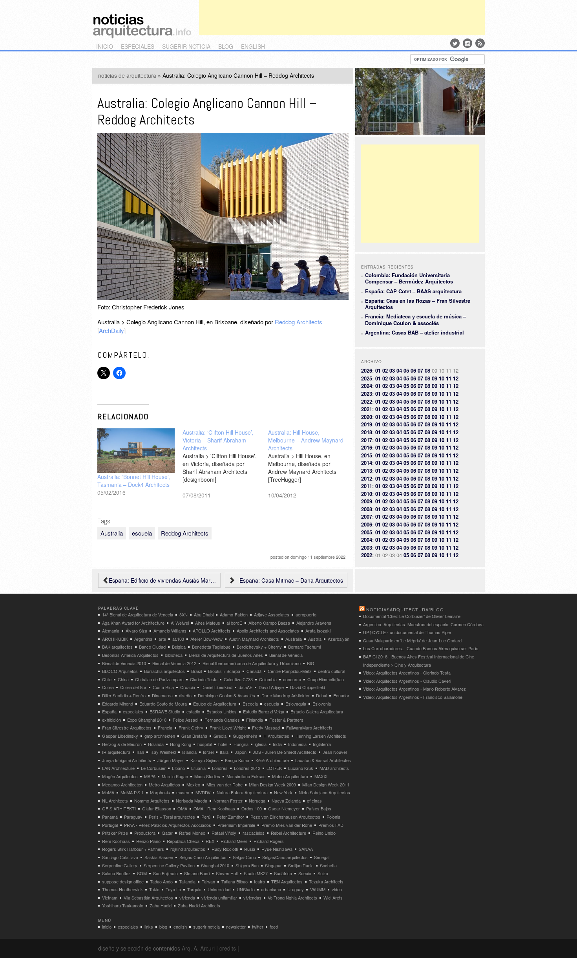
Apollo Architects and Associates (268, 630)
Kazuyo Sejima (204, 760)
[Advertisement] (342, 17)
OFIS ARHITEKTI (119, 808)
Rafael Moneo (192, 833)
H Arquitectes (276, 736)
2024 (366, 385)
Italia (224, 752)
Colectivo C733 (238, 679)
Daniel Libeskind (216, 687)
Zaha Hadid (161, 905)
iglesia (261, 744)
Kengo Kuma (237, 760)
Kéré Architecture (272, 760)
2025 (366, 378)
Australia (111, 533)
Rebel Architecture (288, 833)
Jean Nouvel (335, 752)
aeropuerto (306, 614)
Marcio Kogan (175, 776)
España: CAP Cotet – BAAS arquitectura (413, 291)
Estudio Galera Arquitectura (316, 711)
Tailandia (187, 881)
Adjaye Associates (271, 614)
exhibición (111, 720)
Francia (165, 727)
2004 (366, 539)
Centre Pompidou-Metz (290, 671)
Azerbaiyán (338, 639)
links (148, 926)
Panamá (110, 817)
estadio (193, 711)
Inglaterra (322, 744)
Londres (220, 768)
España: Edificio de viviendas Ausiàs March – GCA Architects (162, 580)
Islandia (189, 752)
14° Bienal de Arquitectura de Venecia (137, 614)
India (277, 744)
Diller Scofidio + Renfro (124, 695)
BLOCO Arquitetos (120, 671)
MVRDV (202, 792)
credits (227, 948)
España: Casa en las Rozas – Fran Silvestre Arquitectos (417, 304)
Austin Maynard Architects (254, 639)
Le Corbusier (153, 768)
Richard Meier (234, 841)
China (123, 679)
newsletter (236, 926)
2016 (366, 447)
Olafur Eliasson (156, 808)
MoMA (108, 792)
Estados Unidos (221, 711)
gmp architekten (159, 736)
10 (441, 378)
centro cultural (331, 671)
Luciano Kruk (300, 768)
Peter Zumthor (230, 817)
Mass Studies (207, 776)
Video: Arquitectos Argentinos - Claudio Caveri (407, 681)
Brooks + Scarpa (224, 671)
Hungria (241, 744)
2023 (366, 393)
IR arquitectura (116, 752)
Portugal (110, 825)
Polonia (333, 817)
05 (406, 370)
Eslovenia (321, 703)
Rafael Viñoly (224, 833)
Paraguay (133, 817)
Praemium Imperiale (236, 825)
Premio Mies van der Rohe (286, 825)
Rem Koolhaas (116, 841)
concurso (292, 679)
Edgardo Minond (117, 703)
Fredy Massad (266, 727)
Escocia (250, 703)
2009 (366, 501)
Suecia (304, 873)
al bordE (234, 623)
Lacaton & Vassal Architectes (323, 760)
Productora (144, 833)
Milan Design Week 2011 (325, 784)
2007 (366, 516)
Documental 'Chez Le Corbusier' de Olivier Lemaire (411, 616)
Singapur (273, 865)
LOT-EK (274, 768)
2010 (366, 493)
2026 (366, 370)
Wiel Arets (333, 897)
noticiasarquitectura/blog (405, 609)
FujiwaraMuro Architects (309, 727)
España (109, 711)
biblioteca (174, 655)
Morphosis (160, 792)
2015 (366, 455)
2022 (366, 401)
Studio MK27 (256, 873)
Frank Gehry (191, 727)
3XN (183, 614)
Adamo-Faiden (234, 614)
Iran (140, 752)
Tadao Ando (161, 881)
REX (210, 841)
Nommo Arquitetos (152, 800)
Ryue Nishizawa (276, 849)
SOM (142, 873)
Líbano (178, 768)
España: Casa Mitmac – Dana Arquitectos (291, 580)
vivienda (187, 897)
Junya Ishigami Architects (126, 760)
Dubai (321, 695)
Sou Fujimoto (165, 873)
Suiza (323, 873)
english (253, 46)
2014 (366, 462)
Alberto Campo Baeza (269, 623)
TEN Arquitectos (287, 881)
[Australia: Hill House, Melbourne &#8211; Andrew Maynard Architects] (311, 463)
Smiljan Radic (301, 865)
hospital (204, 744)
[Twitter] (455, 43)
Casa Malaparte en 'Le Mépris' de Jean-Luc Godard (412, 640)
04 (399, 370)
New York (283, 792)
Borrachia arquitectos (164, 671)
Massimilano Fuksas (246, 776)
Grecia (220, 736)
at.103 (178, 639)
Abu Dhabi (204, 614)
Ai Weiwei (180, 623)
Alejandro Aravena (313, 623)
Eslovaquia (295, 703)
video (337, 889)
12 (455, 378)
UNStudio (246, 889)
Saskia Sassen (158, 857)
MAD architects (334, 768)
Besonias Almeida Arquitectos (130, 655)
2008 (366, 509)
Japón (241, 752)
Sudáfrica (283, 873)
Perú (205, 817)
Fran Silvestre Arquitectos (127, 727)
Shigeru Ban (247, 865)
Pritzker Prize (115, 833)
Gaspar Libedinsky (120, 736)
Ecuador (341, 695)
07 (420, 370)
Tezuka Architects (326, 881)
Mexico (193, 784)
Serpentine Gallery (119, 865)
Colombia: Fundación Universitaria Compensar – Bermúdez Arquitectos (409, 278)
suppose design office (123, 881)
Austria (314, 639)
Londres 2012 (247, 768)
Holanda (156, 744)
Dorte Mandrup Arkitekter (285, 695)
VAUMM (317, 889)
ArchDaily (111, 330)
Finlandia (254, 720)
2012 (366, 478)
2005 (366, 532)
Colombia (268, 679)
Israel (208, 752)
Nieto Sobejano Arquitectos (324, 792)
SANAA (306, 849)
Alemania (110, 630)
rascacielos (254, 833)
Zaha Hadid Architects (199, 905)
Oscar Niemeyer (284, 808)
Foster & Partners (286, 720)
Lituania (198, 768)
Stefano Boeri (197, 873)
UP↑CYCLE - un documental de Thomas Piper (407, 632)
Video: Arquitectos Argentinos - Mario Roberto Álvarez (414, 689)
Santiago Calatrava (120, 857)
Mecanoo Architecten (122, 784)
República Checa (183, 841)
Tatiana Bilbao (234, 881)
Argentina (143, 639)
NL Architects (115, 800)
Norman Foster (228, 800)
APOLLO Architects (211, 630)
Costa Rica (163, 687)
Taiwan (208, 881)
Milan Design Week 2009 (272, 784)
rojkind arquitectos (187, 849)
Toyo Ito (173, 889)
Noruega (257, 800)
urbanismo (271, 889)
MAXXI (320, 776)
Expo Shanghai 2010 (146, 720)
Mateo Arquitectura (290, 776)
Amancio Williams (169, 630)
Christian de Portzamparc (159, 679)
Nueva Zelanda (286, 800)
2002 (366, 555)
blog (225, 46)
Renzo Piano (148, 841)
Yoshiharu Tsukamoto (122, 905)
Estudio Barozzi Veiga (263, 711)
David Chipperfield (307, 687)
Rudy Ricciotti (225, 849)
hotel (222, 744)
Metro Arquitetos (164, 784)
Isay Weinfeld (163, 752)
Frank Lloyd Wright (228, 727)
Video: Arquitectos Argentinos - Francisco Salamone (412, 697)
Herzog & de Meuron (122, 744)
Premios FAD (330, 825)
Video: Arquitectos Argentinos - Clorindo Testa (407, 672)
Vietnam (109, 897)
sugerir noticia (186, 46)
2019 (366, 424)
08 (427, 370)
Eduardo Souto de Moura (163, 703)
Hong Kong (180, 744)
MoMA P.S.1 (132, 792)
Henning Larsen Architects (321, 736)
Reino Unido (324, 833)
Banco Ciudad (152, 647)
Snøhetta (328, 865)
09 (434, 378)
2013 (366, 470)
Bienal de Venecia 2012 (174, 663)
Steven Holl (226, 873)
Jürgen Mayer (170, 760)
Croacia (187, 687)
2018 (366, 432)
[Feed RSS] (480, 43)
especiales (137, 46)
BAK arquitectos (117, 647)
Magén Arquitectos (120, 776)
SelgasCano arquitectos (285, 857)
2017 (366, 440)
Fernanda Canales (222, 720)
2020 (366, 416)
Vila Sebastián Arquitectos (148, 897)
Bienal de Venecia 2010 (124, 663)
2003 (366, 547)
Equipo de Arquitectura (214, 703)
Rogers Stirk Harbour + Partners (133, 849)
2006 (366, 524)
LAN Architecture (118, 768)
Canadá (254, 671)
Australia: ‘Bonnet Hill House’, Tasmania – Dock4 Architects (133, 480)
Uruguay (295, 889)
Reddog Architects (298, 322)
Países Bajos (318, 808)
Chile (106, 679)
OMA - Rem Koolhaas (214, 808)
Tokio (154, 889)
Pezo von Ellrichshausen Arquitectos (285, 817)
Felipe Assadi (185, 720)
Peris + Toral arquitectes (172, 817)
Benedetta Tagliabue (211, 647)
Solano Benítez (116, 873)
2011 (366, 486)
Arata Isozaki (317, 630)
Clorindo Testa (203, 679)
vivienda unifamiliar (219, 897)
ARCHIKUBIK (115, 639)
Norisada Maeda (191, 800)
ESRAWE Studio (165, 711)
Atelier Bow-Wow (206, 639)
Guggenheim (245, 736)
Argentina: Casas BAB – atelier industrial (414, 332)
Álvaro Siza (136, 630)
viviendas (252, 897)
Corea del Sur (133, 687)
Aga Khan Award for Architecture (133, 623)
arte (162, 639)
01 (378, 370)
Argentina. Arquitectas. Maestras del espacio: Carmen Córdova (423, 624)
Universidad (219, 889)
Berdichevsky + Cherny (259, 647)
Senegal (321, 857)
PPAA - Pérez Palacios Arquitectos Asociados (167, 825)
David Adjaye (271, 687)
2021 (366, 409)
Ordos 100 (251, 808)
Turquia (194, 889)
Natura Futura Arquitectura (242, 792)
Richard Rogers (269, 841)
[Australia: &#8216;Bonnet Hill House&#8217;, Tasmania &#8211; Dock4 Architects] (136, 450)
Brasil (196, 671)
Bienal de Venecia (286, 655)
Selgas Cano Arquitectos (202, 857)
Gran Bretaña (194, 736)
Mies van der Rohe (224, 784)
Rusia (249, 849)
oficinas (314, 800)
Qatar (167, 833)
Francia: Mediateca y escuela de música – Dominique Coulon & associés (415, 319)
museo (182, 792)
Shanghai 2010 (215, 865)
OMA (182, 808)
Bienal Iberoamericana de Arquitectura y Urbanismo (252, 663)
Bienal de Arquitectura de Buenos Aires (226, 655)
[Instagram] (467, 43)
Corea (108, 687)
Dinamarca (162, 695)
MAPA (149, 776)
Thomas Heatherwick (122, 889)
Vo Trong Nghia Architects (292, 897)
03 (392, 370)
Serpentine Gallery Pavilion (169, 865)
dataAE (245, 687)
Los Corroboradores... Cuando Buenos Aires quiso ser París (420, 648)
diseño (185, 695)
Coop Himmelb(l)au (325, 679)
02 (385, 370)
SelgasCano (244, 857)
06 (413, 370)
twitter (257, 926)
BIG (310, 663)
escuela (142, 533)
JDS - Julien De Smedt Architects (284, 752)
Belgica (179, 647)
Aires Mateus (207, 623)
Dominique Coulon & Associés (226, 695)
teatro (259, 881)
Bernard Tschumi (304, 647)
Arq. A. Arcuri (198, 948)
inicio (104, 46)
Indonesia (297, 744)
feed (274, 926)
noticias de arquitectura (127, 75)
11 (448, 378)
